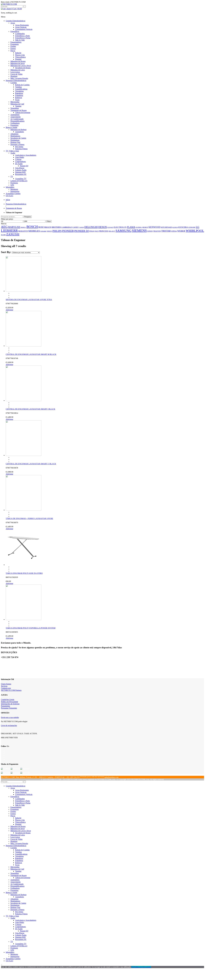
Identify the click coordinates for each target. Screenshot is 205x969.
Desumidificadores (17, 886)
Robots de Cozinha (22, 850)
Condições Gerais (7, 700)
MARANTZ (23, 231)
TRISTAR (166, 231)
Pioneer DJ (24, 931)
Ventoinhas (14, 873)
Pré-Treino (19, 912)
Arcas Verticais (20, 792)
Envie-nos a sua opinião (10, 717)
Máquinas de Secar (17, 829)
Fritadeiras (19, 861)
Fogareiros (14, 890)
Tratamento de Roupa (14, 208)
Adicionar (9, 310)
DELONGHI (91, 226)
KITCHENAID (166, 227)
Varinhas (18, 852)
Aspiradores (14, 880)
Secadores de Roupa (22, 833)
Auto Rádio (19, 922)
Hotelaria (13, 841)
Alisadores (14, 899)
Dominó (18, 824)
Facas (17, 865)
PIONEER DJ (81, 230)
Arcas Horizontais (22, 790)
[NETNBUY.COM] (9, 4)
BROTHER (56, 227)
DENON (102, 227)
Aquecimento (15, 882)
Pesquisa (27, 217)
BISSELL (23, 227)
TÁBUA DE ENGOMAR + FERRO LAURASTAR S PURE (29, 518)
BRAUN (47, 227)
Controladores (20, 927)
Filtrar (49, 221)
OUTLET (9, 961)
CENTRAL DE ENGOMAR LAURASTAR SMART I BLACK (30, 409)
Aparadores (19, 897)
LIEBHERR (9, 230)
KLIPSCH (175, 227)
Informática (10, 952)
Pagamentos (5, 706)
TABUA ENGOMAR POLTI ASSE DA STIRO (24, 573)
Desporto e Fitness (17, 910)
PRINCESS (103, 231)
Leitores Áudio (20, 935)
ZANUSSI (12, 234)
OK (132, 967)
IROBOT (145, 227)
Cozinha (13, 848)
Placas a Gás (20, 820)
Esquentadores (15, 807)
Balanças (18, 863)
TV (11, 942)
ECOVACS (110, 227)
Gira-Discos (19, 933)
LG (197, 226)
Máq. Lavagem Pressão (19, 843)
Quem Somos (6, 684)
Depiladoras (14, 905)
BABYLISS (14, 227)
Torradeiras (19, 856)
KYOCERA (183, 227)
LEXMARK (191, 227)
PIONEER (68, 230)
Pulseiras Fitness (21, 914)
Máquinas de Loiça (17, 835)
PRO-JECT (112, 231)
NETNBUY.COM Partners (11, 690)
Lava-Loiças (15, 837)
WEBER (181, 231)
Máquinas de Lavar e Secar (20, 831)
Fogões (13, 811)
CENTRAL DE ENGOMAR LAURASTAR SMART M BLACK (31, 354)
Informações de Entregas (10, 704)
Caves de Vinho (16, 839)
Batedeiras (19, 858)
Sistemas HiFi (20, 937)
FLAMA (131, 227)
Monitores (14, 954)
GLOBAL (139, 227)
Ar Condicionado (16, 884)
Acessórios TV (20, 944)
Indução (18, 818)
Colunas (18, 925)
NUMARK (43, 231)
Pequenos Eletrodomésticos (16, 204)
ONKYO (49, 231)
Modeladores (15, 901)
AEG (4, 227)
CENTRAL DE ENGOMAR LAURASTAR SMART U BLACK (31, 464)
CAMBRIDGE (66, 227)
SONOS (150, 231)
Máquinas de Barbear (18, 895)
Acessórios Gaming (13, 959)
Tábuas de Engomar (22, 878)
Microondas (14, 867)
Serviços (4, 686)
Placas (12, 816)
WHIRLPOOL (195, 230)
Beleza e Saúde (11, 893)
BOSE (41, 227)
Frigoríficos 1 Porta (22, 801)
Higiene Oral (15, 907)
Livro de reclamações (9, 725)
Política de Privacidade (9, 702)
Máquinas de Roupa (18, 826)
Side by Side (20, 805)
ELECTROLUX (120, 227)
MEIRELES (34, 231)
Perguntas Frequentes (9, 708)
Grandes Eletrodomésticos (15, 786)
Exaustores (14, 809)
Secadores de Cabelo (18, 903)
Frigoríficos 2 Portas (22, 803)
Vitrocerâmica (20, 822)
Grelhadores (15, 888)
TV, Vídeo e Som (12, 916)
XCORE (3, 235)
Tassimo (18, 871)
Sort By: (6, 252)
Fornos (13, 814)
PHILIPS (57, 230)
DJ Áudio (19, 929)
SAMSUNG (123, 230)
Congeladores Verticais (23, 794)
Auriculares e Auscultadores (25, 920)
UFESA (174, 231)
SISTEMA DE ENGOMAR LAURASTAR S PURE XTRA (29, 300)
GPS (12, 950)
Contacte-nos (6, 688)
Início (8, 200)
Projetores (14, 948)
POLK (91, 231)
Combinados (20, 799)
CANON (81, 227)
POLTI (96, 231)
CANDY (75, 227)
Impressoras (14, 956)
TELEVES (157, 231)
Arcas (12, 788)
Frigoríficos (14, 797)
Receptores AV (20, 939)
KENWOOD (154, 227)
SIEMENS (139, 230)
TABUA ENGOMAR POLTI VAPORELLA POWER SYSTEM (30, 628)
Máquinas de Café (17, 869)
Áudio (12, 918)
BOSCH (32, 227)
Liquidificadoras (21, 854)
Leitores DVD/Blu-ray (18, 946)
